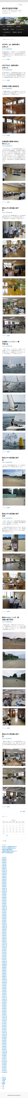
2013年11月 (4, 1070)
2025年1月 (4, 886)
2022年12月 (4, 924)
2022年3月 (4, 938)
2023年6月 (4, 915)
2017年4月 (4, 1028)
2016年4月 (4, 1045)
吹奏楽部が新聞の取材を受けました (9, 851)
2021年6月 (4, 952)
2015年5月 (4, 1057)
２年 (3, 1086)
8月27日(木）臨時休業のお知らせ (9, 848)
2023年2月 (4, 921)
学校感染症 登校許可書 (17, 32)
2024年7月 (4, 896)
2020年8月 (4, 967)
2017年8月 (4, 1022)
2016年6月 (4, 1042)
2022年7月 (4, 932)
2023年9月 (4, 911)
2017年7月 (4, 1023)
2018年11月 (4, 999)
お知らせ (4, 1077)
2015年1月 (4, 1058)
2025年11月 (4, 871)
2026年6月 (4, 861)
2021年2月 (4, 958)
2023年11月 (4, 908)
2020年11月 (4, 962)
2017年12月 (4, 1016)
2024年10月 (4, 891)
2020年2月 (4, 976)
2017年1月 (4, 1031)
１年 (3, 1085)
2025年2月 (4, 885)
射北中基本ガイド (10, 26)
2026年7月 (4, 859)
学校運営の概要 (5, 29)
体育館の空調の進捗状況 (10, 86)
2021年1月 (4, 959)
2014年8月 (4, 1064)
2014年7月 (4, 1066)
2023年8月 (4, 912)
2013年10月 (4, 1072)
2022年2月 (4, 940)
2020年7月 (4, 969)
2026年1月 (4, 868)
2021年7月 (4, 950)
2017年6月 (4, 1025)
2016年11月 (4, 1034)
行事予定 (12, 29)
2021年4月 (4, 955)
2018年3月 (4, 1011)
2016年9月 (4, 1037)
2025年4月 (4, 882)
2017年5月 (4, 1026)
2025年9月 (4, 874)
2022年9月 (4, 929)
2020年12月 (4, 961)
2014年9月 (4, 1063)
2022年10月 (4, 928)
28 (16, 831)
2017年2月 (4, 1029)
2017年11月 (4, 1017)
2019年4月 (4, 991)
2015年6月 (4, 1055)
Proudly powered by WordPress (14, 1095)
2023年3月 (4, 920)
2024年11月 (4, 890)
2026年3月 (4, 865)
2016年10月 (4, 1035)
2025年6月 (4, 879)
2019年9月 (4, 984)
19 (10, 829)
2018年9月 (4, 1002)
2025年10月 (4, 873)
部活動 (3, 1083)
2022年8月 (4, 931)
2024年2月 (4, 903)
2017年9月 (4, 1020)
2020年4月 (4, 973)
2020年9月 (4, 966)
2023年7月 (4, 914)
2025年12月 (4, 870)
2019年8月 (4, 985)
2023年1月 (4, 923)
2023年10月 (4, 909)
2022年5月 (4, 935)
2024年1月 (4, 905)
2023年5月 (4, 917)
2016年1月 (4, 1049)
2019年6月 (4, 988)
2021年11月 (4, 944)
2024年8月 (4, 894)
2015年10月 (4, 1052)
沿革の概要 (18, 26)
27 (13, 831)
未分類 (8, 59)
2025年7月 (4, 877)
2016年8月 (4, 1038)
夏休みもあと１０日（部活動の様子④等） (10, 618)
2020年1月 (4, 978)
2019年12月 (4, 979)
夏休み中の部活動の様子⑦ (7, 852)
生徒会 (3, 1082)
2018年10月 (4, 1000)
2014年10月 (4, 1061)
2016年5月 (4, 1043)
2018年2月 (4, 1013)
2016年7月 (4, 1040)
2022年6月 (4, 934)
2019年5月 (4, 990)
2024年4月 (4, 900)
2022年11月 (4, 926)
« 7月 (7, 835)
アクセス (4, 35)
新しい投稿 (23, 811)
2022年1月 (4, 941)
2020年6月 (4, 970)
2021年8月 (4, 949)
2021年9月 (4, 947)
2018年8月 (4, 1004)
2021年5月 (4, 953)
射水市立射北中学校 (10, 8)
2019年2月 (4, 994)
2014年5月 (4, 1069)
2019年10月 (4, 982)
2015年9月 (4, 1054)
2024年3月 (4, 902)
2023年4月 (4, 918)
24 (3, 831)
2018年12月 (4, 997)
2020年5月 (4, 972)
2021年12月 (4, 943)
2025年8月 (4, 876)
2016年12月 (4, 1032)
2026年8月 (4, 858)
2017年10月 (4, 1019)
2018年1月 (4, 1014)
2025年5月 (4, 880)
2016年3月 (4, 1046)
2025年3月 (4, 883)
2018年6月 (4, 1007)
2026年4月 (4, 864)
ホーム (3, 26)
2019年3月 (4, 993)
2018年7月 (4, 1005)
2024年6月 (4, 897)
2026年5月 (4, 862)
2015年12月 (4, 1051)
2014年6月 (4, 1067)
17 (3, 829)
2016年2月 (4, 1048)
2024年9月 (4, 893)
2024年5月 (4, 899)
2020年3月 (4, 975)
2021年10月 (4, 946)
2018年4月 (4, 1010)
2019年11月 (4, 981)
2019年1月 (4, 996)
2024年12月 (4, 888)
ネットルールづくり (20, 29)
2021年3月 (4, 956)
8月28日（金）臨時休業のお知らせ (9, 846)
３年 (3, 1088)
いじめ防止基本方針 (6, 32)
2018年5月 (4, 1008)
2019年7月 (4, 987)
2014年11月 (4, 1060)
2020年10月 (4, 964)
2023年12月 (4, 906)
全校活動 (4, 1079)
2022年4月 (4, 937)
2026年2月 (4, 867)
